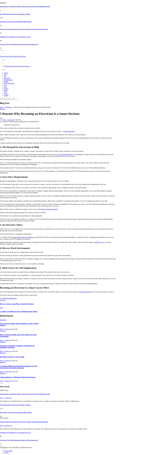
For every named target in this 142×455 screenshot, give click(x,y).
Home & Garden (9, 83)
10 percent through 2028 (65, 154)
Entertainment (8, 80)
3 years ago (7, 329)
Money (6, 88)
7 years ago (7, 381)
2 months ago (8, 425)
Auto (5, 74)
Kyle (4, 120)
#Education (13, 298)
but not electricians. (69, 131)
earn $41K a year (98, 242)
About (6, 73)
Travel (6, 94)
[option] (71, 16)
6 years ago (10, 120)
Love (5, 87)
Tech (5, 92)
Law (5, 85)
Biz (5, 76)
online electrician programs (49, 209)
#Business (6, 298)
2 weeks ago (8, 398)
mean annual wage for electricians (23, 237)
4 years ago (7, 360)
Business (2, 109)
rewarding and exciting (85, 292)
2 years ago (7, 351)
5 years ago (7, 340)
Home (2, 107)
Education (7, 78)
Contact (6, 95)
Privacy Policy (8, 451)
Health (6, 81)
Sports (6, 90)
